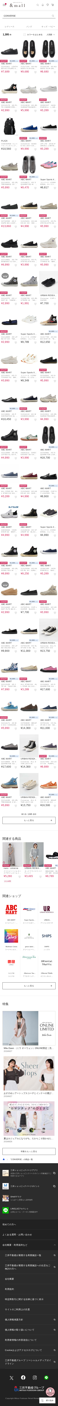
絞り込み (50, 1400)
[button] (29, 820)
